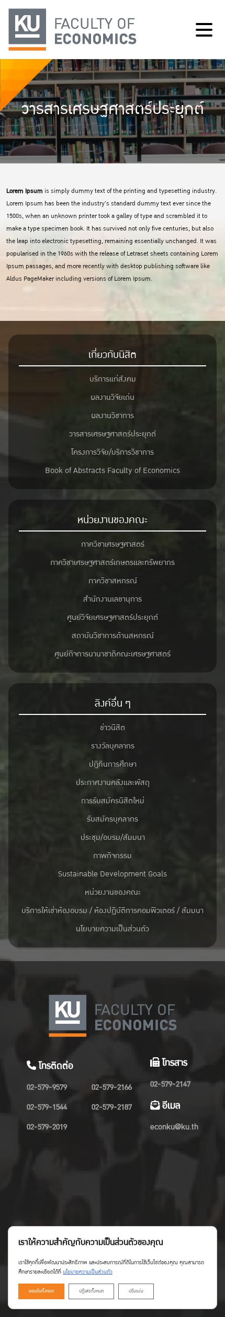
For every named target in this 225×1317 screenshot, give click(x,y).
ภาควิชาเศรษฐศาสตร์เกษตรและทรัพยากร (112, 562)
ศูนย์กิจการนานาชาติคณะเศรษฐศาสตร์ (112, 654)
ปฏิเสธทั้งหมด (91, 1291)
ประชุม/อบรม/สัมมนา (113, 837)
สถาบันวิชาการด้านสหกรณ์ (113, 635)
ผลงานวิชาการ (112, 415)
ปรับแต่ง (136, 1291)
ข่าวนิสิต (112, 727)
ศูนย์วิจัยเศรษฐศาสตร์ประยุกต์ (112, 617)
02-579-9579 (47, 1087)
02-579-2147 (170, 1084)
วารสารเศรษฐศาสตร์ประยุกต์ (112, 434)
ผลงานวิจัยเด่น (112, 397)
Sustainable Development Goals (112, 874)
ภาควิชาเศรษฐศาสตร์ (112, 544)
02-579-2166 (112, 1087)
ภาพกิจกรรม (112, 855)
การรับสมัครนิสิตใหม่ (112, 800)
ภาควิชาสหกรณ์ (112, 580)
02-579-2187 (112, 1107)
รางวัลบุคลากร (112, 746)
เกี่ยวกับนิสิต (112, 354)
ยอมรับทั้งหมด (41, 1291)
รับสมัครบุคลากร (112, 819)
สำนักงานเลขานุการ (112, 599)
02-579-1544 (47, 1107)
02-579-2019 (47, 1127)
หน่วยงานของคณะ (112, 520)
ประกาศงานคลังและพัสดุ (113, 782)
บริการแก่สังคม (112, 379)
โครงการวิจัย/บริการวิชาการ (112, 452)
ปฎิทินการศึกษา (113, 764)
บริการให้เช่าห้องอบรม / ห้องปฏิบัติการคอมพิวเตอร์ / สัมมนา (112, 910)
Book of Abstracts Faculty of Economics (112, 470)
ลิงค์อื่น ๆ (113, 703)
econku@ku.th (174, 1127)
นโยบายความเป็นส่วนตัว (112, 928)
